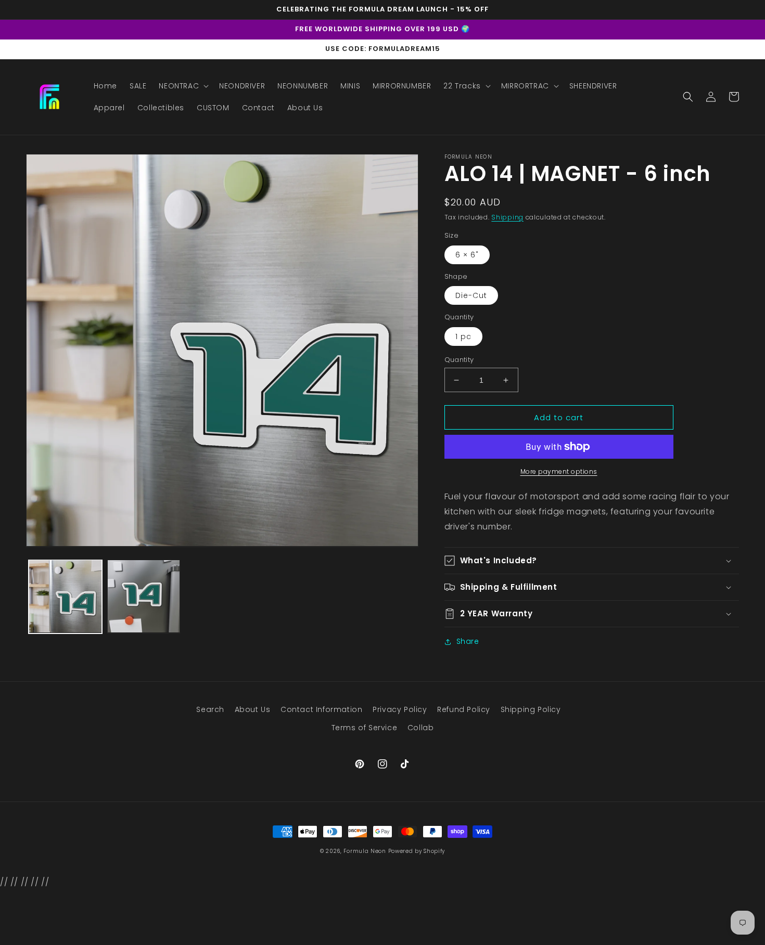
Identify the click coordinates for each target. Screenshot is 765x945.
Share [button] (467, 641)
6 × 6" (467, 255)
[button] (182, 86)
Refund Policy (463, 709)
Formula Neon (364, 851)
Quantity (459, 360)
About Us (253, 709)
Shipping (507, 217)
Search (210, 709)
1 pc (463, 336)
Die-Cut (471, 295)
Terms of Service (365, 727)
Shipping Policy (531, 709)
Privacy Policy (400, 709)
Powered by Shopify (416, 851)
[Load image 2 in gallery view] (144, 596)
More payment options (558, 471)
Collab (420, 727)
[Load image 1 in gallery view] (65, 596)
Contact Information (321, 709)
